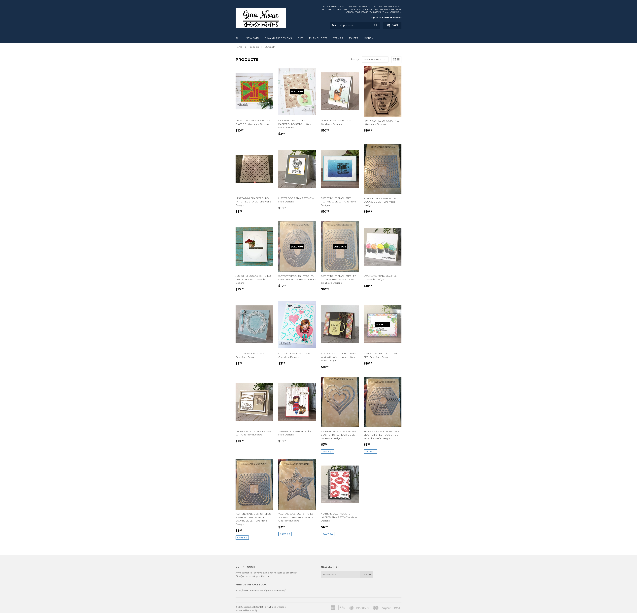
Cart (394, 25)
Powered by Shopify (246, 610)
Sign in (374, 17)
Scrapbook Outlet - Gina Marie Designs (264, 607)
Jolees (353, 38)
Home (239, 47)
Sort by (355, 59)
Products (254, 47)
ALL (238, 38)
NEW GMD (252, 38)
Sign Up (366, 574)
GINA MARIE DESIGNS (278, 38)
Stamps (338, 38)
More (368, 38)
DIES (300, 38)
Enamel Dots (318, 38)
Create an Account (391, 17)
